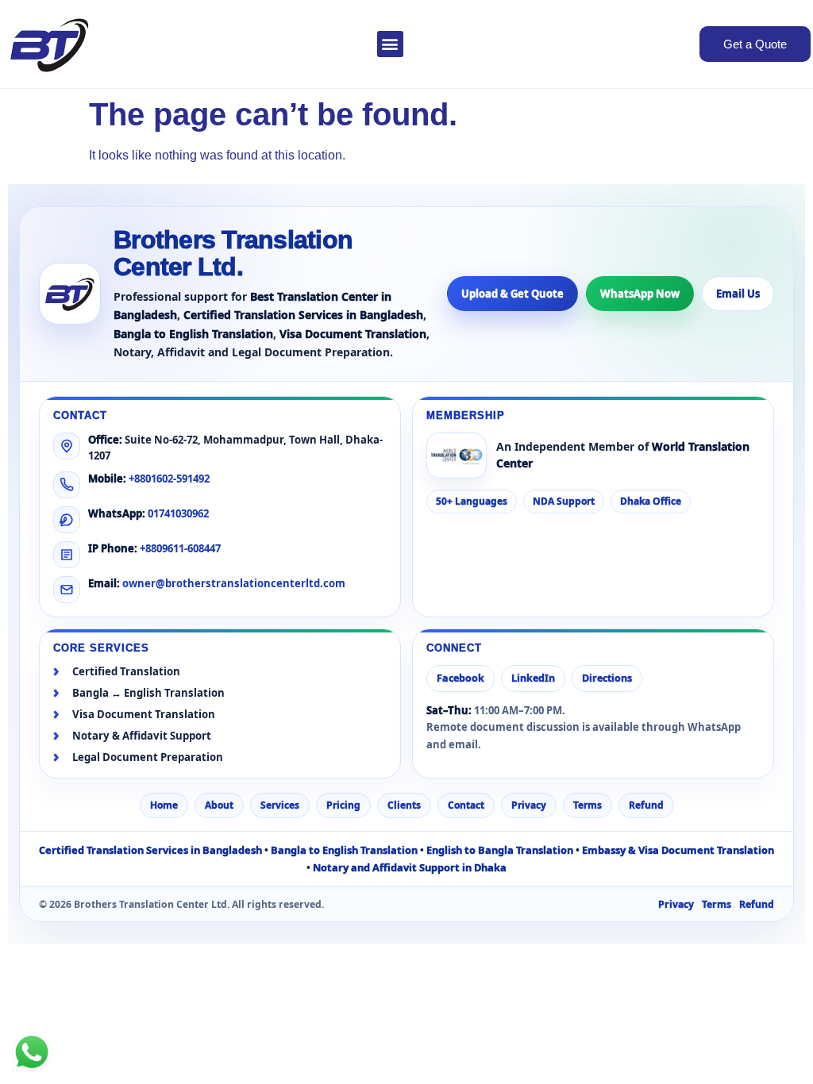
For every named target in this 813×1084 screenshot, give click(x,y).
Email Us (738, 293)
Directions (607, 678)
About (219, 805)
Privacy (528, 805)
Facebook (460, 678)
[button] (390, 44)
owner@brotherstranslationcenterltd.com (233, 583)
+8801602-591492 (169, 478)
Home (164, 805)
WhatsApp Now (640, 293)
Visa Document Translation (143, 714)
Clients (404, 805)
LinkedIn (533, 678)
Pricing (343, 805)
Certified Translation (126, 671)
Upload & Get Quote (512, 293)
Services (279, 805)
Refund (646, 805)
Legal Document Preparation (147, 757)
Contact (466, 805)
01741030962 (178, 513)
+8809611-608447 (180, 548)
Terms (587, 805)
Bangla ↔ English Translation (148, 693)
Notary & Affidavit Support (141, 736)
